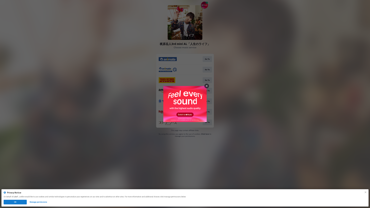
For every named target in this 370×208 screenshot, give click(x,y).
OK (15, 202)
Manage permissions (38, 202)
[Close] (365, 192)
